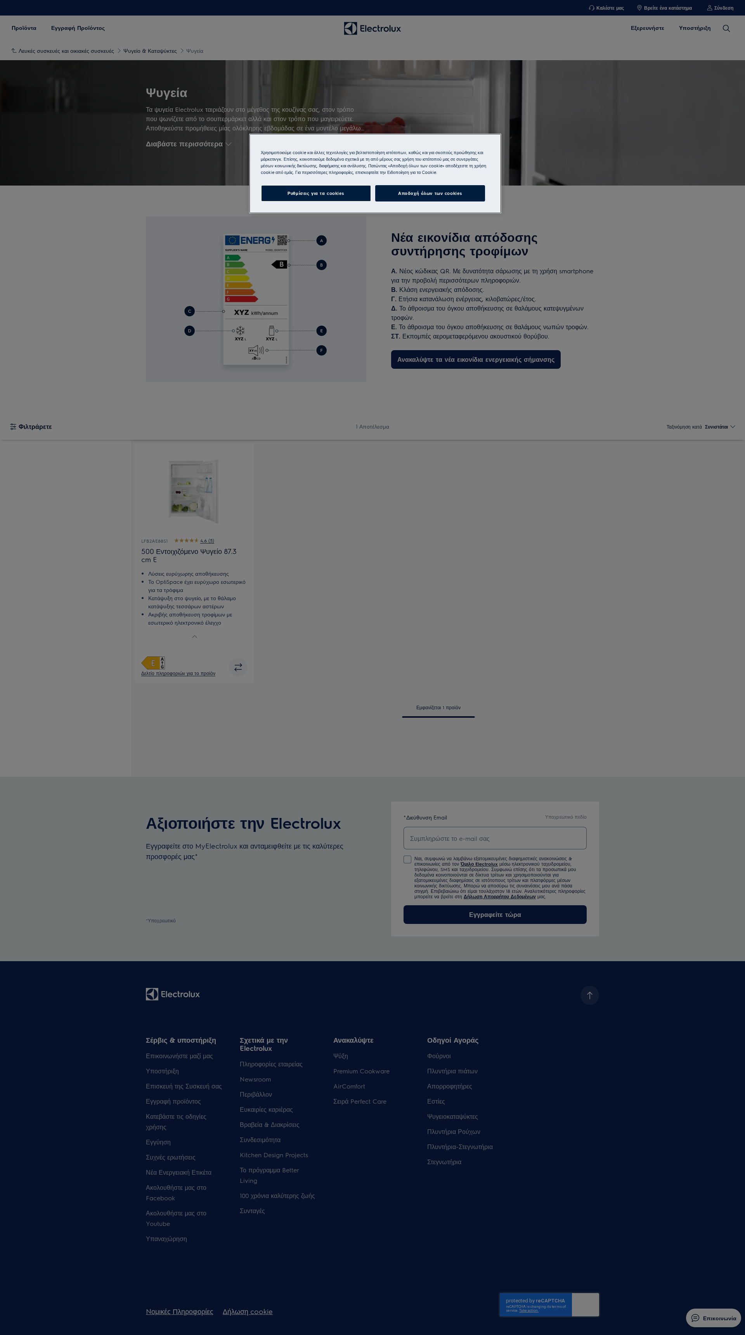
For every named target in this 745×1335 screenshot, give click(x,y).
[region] (375, 174)
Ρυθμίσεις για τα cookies (316, 193)
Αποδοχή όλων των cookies (430, 193)
